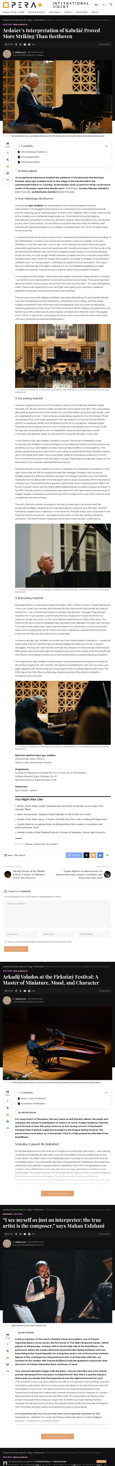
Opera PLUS (20, 52)
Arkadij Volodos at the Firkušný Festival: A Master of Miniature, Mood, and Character (61, 832)
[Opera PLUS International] (46, 4)
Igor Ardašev (52, 844)
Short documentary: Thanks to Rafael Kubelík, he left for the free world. (54, 814)
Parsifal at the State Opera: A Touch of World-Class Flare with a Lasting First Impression (62, 819)
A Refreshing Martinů (30, 162)
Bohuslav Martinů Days (35, 844)
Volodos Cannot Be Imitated (33, 1098)
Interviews (7, 1214)
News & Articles (20, 24)
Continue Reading (57, 1193)
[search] (91, 4)
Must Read (7, 24)
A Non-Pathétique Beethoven (33, 152)
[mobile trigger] (109, 5)
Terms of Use (60, 1461)
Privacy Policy (43, 1461)
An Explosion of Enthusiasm (33, 1103)
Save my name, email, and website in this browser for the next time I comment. (40, 942)
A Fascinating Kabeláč (30, 157)
